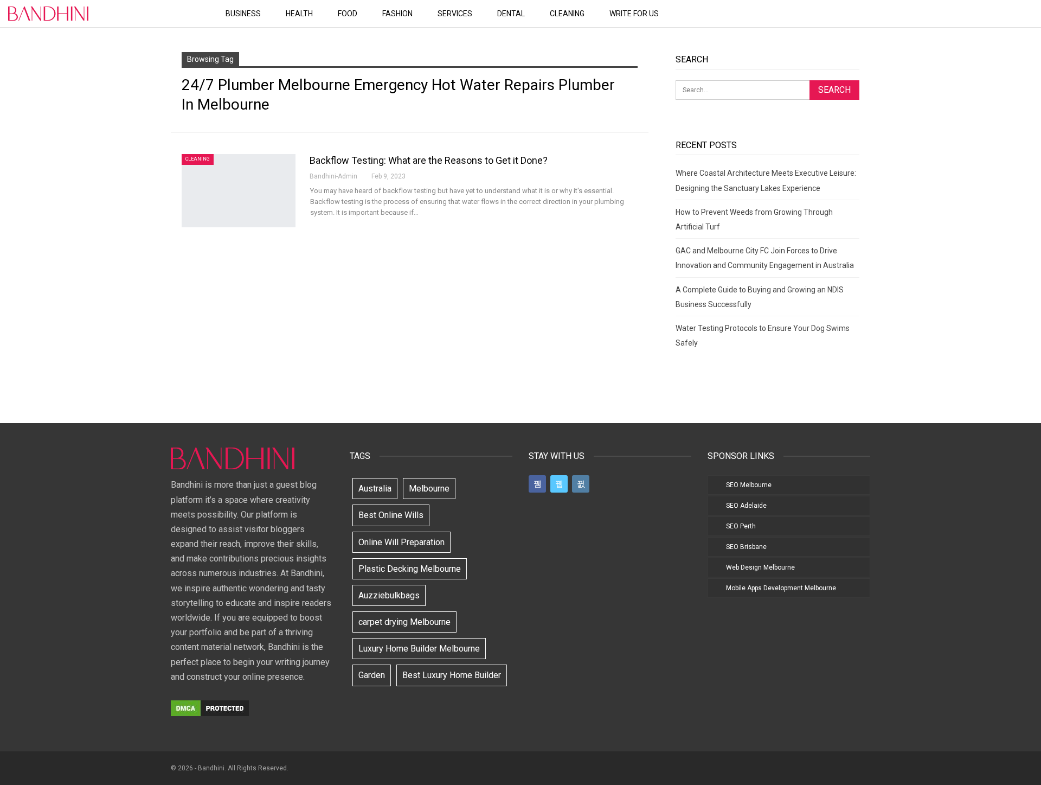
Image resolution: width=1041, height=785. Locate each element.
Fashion (397, 13)
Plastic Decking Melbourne (409, 569)
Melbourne (429, 488)
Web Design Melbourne (760, 567)
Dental (511, 13)
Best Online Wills (390, 515)
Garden (371, 675)
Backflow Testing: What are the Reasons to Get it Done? (429, 160)
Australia (374, 488)
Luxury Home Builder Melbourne (419, 648)
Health (299, 13)
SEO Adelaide (746, 505)
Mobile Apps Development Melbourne (781, 588)
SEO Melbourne (749, 485)
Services (455, 13)
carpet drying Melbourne (404, 622)
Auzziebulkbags (389, 595)
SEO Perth (741, 526)
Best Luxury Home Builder (451, 675)
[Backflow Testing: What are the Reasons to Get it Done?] (238, 190)
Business (243, 13)
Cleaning (567, 13)
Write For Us (634, 13)
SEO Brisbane (746, 547)
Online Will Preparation (401, 542)
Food (347, 13)
